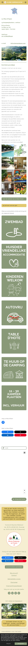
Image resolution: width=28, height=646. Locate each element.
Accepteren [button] (21, 643)
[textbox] (14, 19)
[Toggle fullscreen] (24, 452)
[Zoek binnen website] (2, 2)
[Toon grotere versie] (14, 611)
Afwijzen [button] (8, 643)
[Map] (14, 473)
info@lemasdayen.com (18, 43)
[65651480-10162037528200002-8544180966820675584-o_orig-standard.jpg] (20, 163)
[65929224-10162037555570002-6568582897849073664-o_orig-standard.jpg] (7, 188)
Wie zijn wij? (14, 573)
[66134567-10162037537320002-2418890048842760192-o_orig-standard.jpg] (7, 163)
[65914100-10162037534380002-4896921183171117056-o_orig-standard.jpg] (20, 175)
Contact (14, 575)
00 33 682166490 (7, 36)
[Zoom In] (24, 490)
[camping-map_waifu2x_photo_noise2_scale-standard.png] (20, 150)
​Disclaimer (14, 582)
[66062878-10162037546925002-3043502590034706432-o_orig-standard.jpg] (20, 188)
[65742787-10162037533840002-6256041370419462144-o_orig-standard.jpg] (7, 150)
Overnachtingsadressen (14, 586)
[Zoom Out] (24, 492)
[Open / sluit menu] (25, 2)
